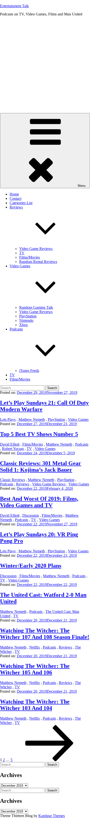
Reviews (22, 484)
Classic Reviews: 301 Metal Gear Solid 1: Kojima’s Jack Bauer (40, 466)
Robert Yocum (13, 449)
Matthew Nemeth (31, 419)
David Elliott (9, 444)
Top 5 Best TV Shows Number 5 (39, 434)
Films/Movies (29, 257)
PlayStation (27, 316)
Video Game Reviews (36, 249)
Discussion (30, 515)
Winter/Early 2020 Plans (30, 566)
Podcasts (81, 444)
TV (21, 253)
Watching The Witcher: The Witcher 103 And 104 (35, 704)
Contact (15, 198)
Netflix (34, 647)
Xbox (23, 325)
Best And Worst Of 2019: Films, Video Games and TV (39, 502)
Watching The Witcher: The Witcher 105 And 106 (35, 669)
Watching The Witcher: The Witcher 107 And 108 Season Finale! (44, 633)
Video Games (78, 419)
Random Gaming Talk (36, 307)
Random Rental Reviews (38, 262)
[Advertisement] (45, 65)
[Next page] (49, 760)
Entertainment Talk (14, 6)
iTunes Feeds (29, 371)
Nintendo (26, 320)
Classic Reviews (12, 480)
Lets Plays (8, 419)
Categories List (21, 203)
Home (14, 194)
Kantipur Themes (51, 816)
